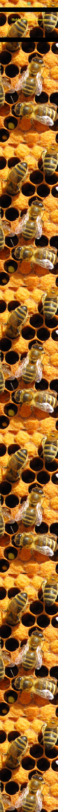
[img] (29, 3)
